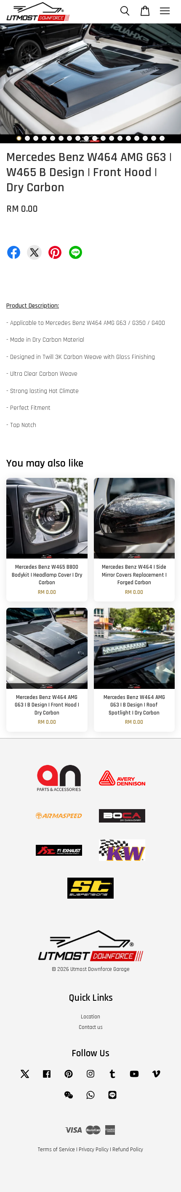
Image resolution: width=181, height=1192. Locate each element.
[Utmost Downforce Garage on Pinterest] (69, 1078)
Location (90, 1016)
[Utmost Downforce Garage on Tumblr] (112, 1078)
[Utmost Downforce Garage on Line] (112, 1099)
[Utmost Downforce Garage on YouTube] (134, 1078)
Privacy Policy (94, 1149)
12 (111, 138)
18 (162, 138)
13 (119, 138)
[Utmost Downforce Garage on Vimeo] (156, 1078)
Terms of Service (56, 1149)
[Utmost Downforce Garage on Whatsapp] (90, 1099)
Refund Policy (127, 1149)
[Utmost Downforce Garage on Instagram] (90, 1078)
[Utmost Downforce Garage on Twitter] (25, 1078)
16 (145, 138)
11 (103, 138)
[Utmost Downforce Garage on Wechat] (69, 1099)
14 (128, 138)
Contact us (91, 1027)
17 (153, 138)
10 (94, 138)
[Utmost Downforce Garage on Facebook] (47, 1078)
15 (136, 138)
